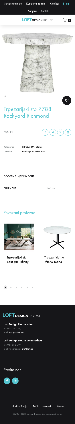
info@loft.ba (27, 348)
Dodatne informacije (19, 176)
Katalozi (54, 3)
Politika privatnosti (42, 406)
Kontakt (45, 11)
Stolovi (39, 146)
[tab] (37, 176)
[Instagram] (15, 381)
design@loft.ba (16, 332)
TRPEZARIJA (28, 146)
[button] (5, 287)
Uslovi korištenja (19, 406)
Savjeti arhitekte (13, 3)
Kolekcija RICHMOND (33, 151)
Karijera (32, 11)
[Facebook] (7, 381)
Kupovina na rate (36, 3)
